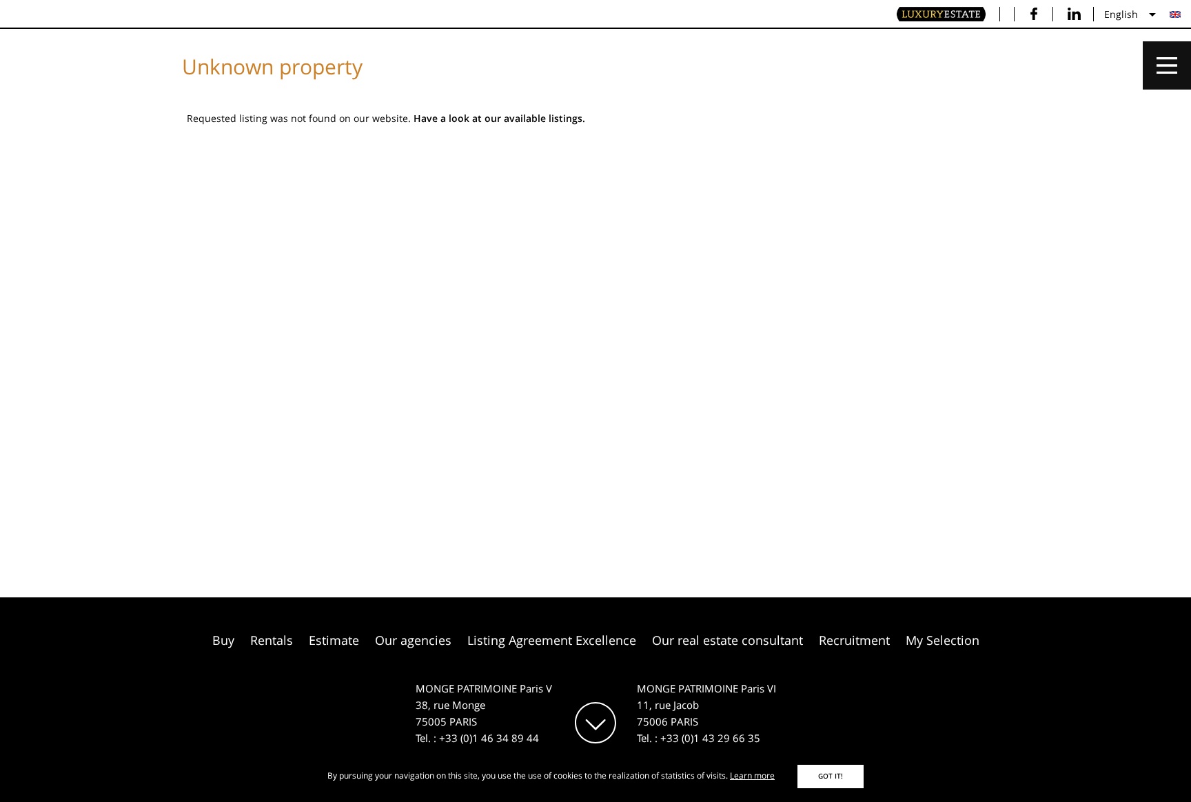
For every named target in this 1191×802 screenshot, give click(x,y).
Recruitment (854, 640)
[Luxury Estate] (941, 14)
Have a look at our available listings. (499, 118)
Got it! (830, 776)
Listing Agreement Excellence (551, 640)
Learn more (752, 775)
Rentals (271, 640)
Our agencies (413, 640)
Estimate (334, 640)
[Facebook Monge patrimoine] (1033, 14)
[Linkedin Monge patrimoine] (1074, 14)
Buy (223, 640)
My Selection (942, 640)
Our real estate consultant (727, 640)
